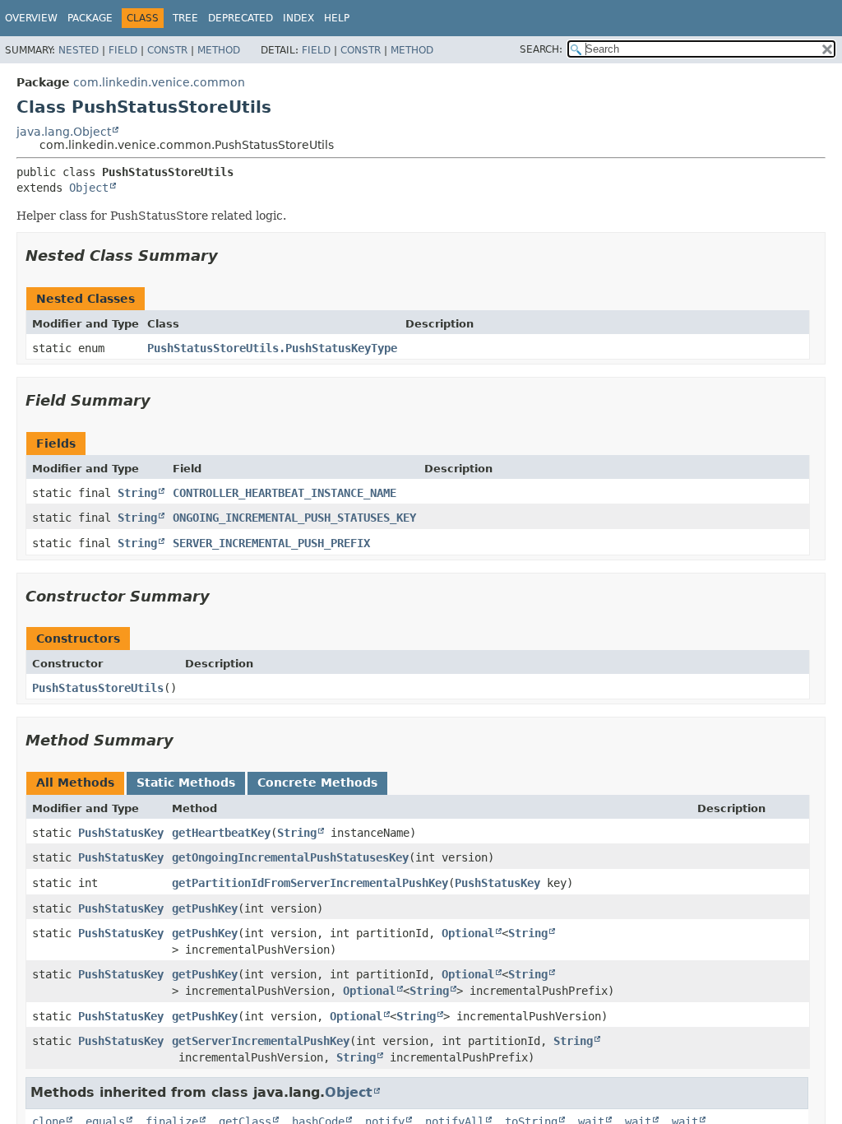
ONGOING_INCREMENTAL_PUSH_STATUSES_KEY (294, 517)
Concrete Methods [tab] (317, 782)
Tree (185, 18)
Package (90, 18)
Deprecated (240, 18)
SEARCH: (541, 49)
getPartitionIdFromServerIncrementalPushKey (310, 882)
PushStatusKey (121, 832)
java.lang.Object (63, 131)
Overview (31, 18)
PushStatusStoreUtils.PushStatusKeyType (272, 348)
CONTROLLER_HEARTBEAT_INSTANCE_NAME (284, 492)
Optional (468, 933)
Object (89, 187)
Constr (167, 50)
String (137, 492)
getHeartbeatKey (221, 832)
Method (218, 50)
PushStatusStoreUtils (98, 687)
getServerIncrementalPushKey (260, 1040)
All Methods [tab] (75, 782)
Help (336, 18)
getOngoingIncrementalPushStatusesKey (290, 857)
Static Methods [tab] (185, 782)
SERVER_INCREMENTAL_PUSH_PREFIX (271, 543)
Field (123, 50)
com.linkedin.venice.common (159, 82)
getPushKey (205, 908)
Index (298, 18)
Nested (78, 50)
